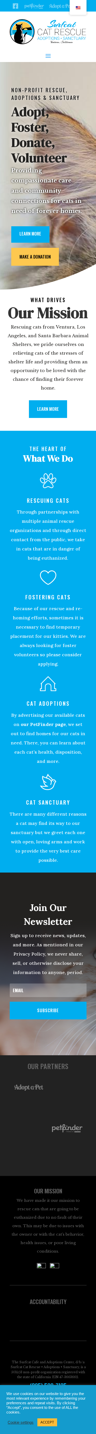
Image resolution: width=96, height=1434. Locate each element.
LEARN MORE (48, 409)
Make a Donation (35, 256)
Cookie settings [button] (21, 1422)
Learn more (30, 233)
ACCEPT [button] (47, 1422)
